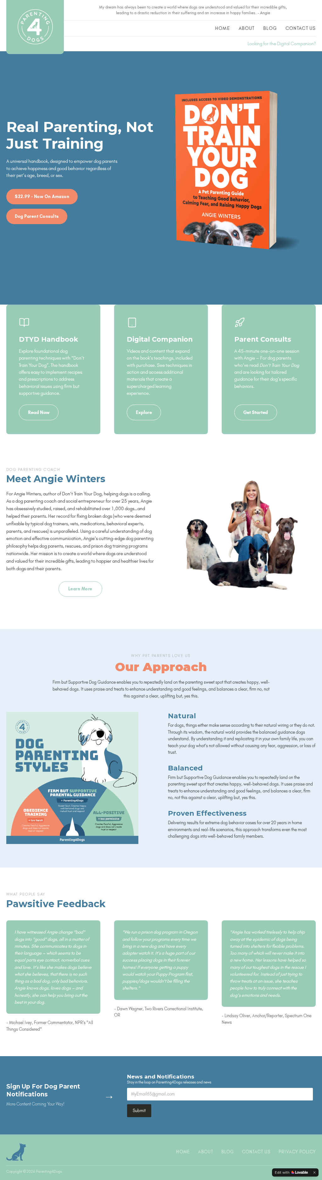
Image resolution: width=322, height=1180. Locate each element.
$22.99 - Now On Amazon (42, 196)
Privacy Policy (297, 1151)
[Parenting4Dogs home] (35, 27)
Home (222, 28)
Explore (144, 412)
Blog (269, 28)
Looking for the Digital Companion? (281, 44)
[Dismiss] (314, 1172)
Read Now (38, 412)
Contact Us (301, 28)
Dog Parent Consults (37, 216)
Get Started (255, 412)
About (247, 28)
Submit (139, 1110)
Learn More (80, 588)
